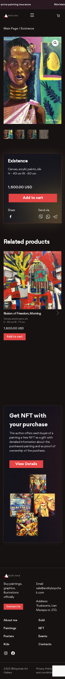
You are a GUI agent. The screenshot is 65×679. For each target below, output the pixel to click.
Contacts (44, 644)
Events (42, 636)
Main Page (11, 28)
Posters (9, 636)
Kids (6, 644)
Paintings (10, 628)
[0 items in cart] (55, 16)
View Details (26, 464)
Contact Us (13, 606)
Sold (41, 620)
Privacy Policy (44, 669)
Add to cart (33, 198)
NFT (41, 628)
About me (10, 620)
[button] (55, 43)
